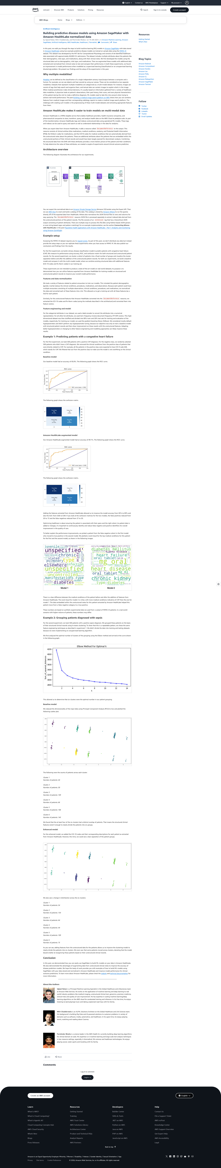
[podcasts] (189, 1156)
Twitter (144, 106)
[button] (59, 10)
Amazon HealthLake (52, 51)
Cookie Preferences (54, 1160)
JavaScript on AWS (119, 1138)
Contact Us (159, 1111)
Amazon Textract (145, 84)
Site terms (40, 1160)
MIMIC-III (123, 51)
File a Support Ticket (163, 1116)
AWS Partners (75, 1142)
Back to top (109, 1147)
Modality (46, 79)
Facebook (144, 109)
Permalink (92, 42)
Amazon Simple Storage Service (84, 209)
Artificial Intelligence (51, 29)
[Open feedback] (218, 584)
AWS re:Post (160, 1120)
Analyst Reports (76, 1138)
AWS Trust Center (77, 1120)
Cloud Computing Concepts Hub (41, 1125)
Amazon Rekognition (146, 79)
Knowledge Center (162, 1125)
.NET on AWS (117, 1120)
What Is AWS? (33, 1111)
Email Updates (146, 116)
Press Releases (33, 1142)
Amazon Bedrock (145, 64)
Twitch (144, 114)
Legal (157, 1142)
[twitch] (181, 1156)
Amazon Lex (143, 71)
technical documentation (119, 973)
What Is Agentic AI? (35, 1120)
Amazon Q (142, 76)
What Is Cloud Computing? (38, 1116)
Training (73, 1116)
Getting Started (144, 39)
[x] (167, 1156)
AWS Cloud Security (36, 1129)
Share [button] (114, 42)
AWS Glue (52, 212)
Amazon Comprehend (146, 66)
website (104, 973)
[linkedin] (174, 1156)
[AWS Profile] (187, 3)
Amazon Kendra (144, 69)
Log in (86, 1077)
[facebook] (170, 1156)
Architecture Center (78, 1129)
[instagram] (178, 1156)
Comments (104, 42)
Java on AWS (117, 1129)
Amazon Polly (144, 74)
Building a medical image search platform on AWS (91, 97)
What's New (143, 42)
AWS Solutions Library (79, 1125)
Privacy (30, 1160)
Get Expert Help (161, 1133)
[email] (192, 1156)
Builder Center (118, 1111)
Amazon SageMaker (112, 48)
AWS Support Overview (164, 1129)
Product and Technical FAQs (81, 1133)
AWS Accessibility (162, 1138)
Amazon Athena (109, 212)
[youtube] (185, 1156)
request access (82, 241)
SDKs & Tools (117, 1116)
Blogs (30, 1138)
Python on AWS (118, 1125)
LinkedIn (144, 111)
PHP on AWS (117, 1133)
